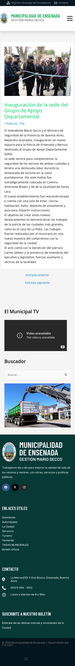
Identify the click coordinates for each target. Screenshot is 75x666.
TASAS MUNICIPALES (15, 544)
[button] (69, 18)
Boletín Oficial (10, 549)
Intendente (8, 517)
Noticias (12, 123)
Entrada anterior (37, 275)
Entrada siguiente (37, 282)
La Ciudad (8, 526)
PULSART (7, 645)
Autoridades (10, 522)
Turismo (7, 535)
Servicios (8, 531)
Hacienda (8, 540)
